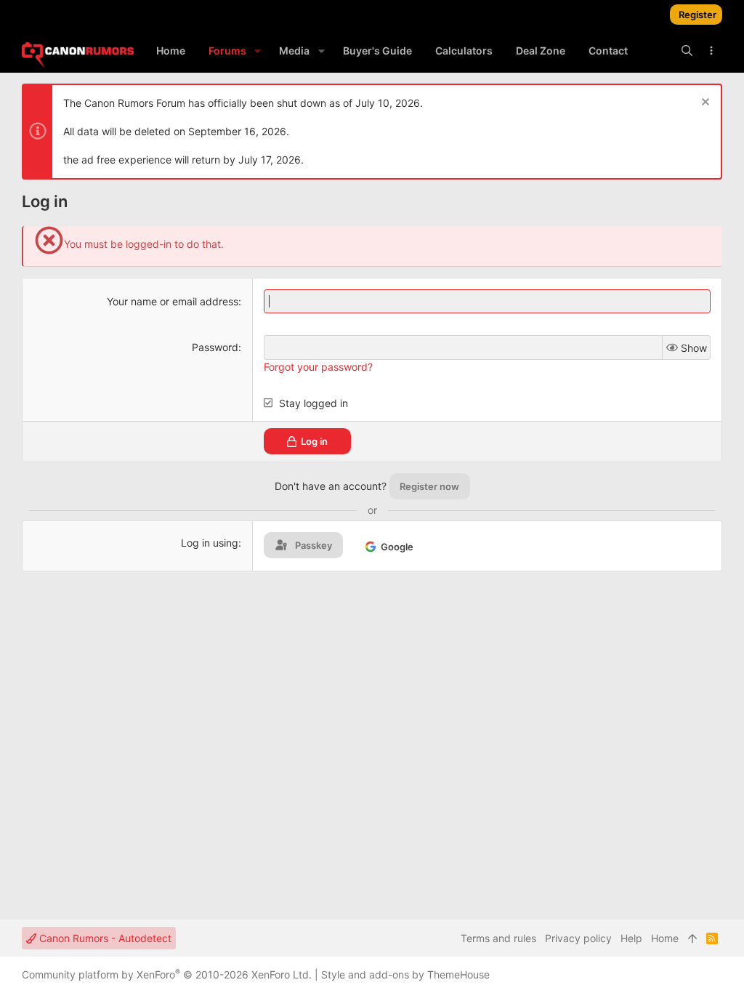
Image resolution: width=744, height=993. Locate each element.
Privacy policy (578, 938)
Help (631, 938)
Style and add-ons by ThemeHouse (405, 974)
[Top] (692, 938)
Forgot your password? (318, 367)
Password (215, 347)
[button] (257, 51)
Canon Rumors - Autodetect (103, 938)
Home (665, 938)
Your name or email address (172, 301)
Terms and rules (498, 938)
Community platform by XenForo (167, 974)
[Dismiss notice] (704, 103)
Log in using (209, 542)
